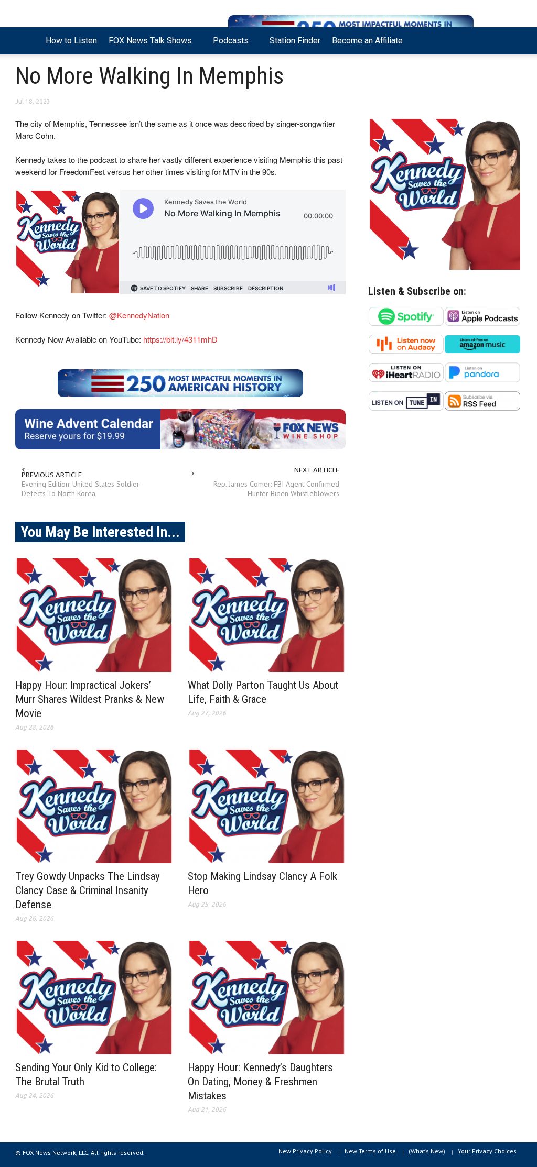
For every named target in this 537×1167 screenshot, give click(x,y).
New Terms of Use (370, 1151)
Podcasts (228, 45)
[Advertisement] (445, 521)
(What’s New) (427, 1151)
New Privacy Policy (305, 1151)
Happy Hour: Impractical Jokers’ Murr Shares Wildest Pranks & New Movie (89, 699)
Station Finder (295, 41)
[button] (510, 39)
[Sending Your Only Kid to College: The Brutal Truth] (94, 997)
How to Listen (71, 41)
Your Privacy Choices (487, 1151)
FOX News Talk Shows (147, 45)
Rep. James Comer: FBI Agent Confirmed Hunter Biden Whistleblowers (276, 488)
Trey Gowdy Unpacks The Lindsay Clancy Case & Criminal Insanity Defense (87, 890)
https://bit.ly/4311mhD (180, 339)
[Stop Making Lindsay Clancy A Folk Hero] (267, 806)
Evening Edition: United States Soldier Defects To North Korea (80, 488)
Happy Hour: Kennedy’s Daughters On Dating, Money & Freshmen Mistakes (260, 1081)
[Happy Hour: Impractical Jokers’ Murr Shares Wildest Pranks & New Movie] (94, 615)
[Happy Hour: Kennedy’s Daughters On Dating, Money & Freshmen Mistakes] (267, 997)
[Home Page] (27, 40)
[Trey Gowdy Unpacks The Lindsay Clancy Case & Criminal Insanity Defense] (94, 806)
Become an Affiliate (367, 41)
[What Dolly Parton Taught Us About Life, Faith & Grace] (267, 615)
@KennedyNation (139, 315)
